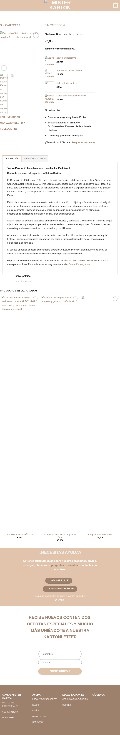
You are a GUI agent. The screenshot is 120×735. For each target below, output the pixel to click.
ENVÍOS (35, 711)
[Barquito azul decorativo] (100, 413)
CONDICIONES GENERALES (75, 699)
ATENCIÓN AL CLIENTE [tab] (35, 159)
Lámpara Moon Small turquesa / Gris (60, 536)
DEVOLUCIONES (39, 716)
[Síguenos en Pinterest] (105, 700)
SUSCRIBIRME (60, 671)
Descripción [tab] (11, 159)
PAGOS (35, 705)
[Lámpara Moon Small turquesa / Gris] (60, 413)
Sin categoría (10, 25)
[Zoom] (4, 68)
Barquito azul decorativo (100, 535)
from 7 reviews (23, 281)
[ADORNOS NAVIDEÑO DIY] (20, 413)
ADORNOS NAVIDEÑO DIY (20, 535)
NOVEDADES (8, 717)
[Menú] (4, 5)
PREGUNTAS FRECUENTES (44, 699)
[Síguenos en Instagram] (100, 700)
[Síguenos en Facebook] (95, 700)
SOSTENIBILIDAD (10, 712)
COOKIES (66, 705)
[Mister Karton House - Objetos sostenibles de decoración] (60, 5)
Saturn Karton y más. (79, 264)
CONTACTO (37, 722)
